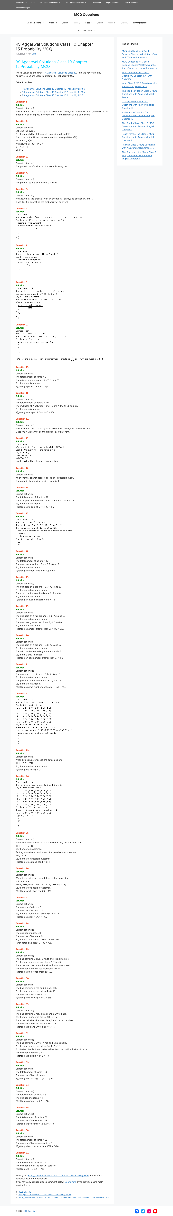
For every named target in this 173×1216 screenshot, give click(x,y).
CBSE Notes (96, 3)
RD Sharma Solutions (24, 3)
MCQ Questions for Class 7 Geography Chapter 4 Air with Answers (137, 75)
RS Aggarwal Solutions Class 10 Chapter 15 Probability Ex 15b (53, 92)
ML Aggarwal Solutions (75, 3)
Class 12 (124, 23)
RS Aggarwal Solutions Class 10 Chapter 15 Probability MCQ (52, 95)
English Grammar (113, 3)
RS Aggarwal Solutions (49, 3)
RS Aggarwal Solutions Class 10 (60, 72)
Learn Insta (70, 1182)
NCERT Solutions (33, 23)
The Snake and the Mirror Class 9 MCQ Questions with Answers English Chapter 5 (139, 155)
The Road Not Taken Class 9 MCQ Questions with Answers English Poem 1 (139, 94)
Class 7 (88, 23)
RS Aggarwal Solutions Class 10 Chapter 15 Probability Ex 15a (53, 89)
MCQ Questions (86, 14)
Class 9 (65, 23)
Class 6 (100, 23)
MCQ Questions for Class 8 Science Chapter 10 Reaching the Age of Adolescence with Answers (139, 64)
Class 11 (112, 23)
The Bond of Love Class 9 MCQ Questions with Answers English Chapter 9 (138, 126)
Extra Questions (140, 23)
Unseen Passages (23, 8)
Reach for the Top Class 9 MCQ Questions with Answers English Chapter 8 (138, 137)
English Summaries (132, 3)
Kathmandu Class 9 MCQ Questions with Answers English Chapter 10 (138, 115)
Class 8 (76, 23)
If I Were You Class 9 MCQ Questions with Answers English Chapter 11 (138, 104)
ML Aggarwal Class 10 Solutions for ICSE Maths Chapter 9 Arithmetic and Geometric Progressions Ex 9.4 (63, 1197)
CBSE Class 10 (24, 1192)
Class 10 (53, 23)
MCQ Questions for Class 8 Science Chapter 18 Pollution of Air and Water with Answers (139, 54)
